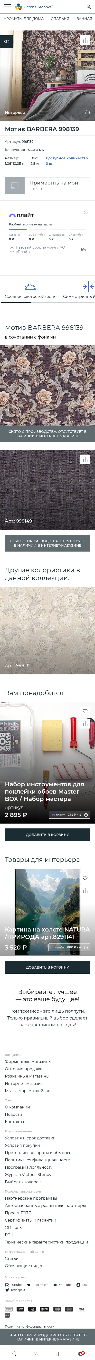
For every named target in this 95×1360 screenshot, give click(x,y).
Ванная (84, 19)
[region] (47, 290)
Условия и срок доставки (30, 1138)
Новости (13, 1114)
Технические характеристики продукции (46, 1242)
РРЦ (9, 1235)
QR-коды (14, 1227)
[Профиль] (79, 6)
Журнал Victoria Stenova (29, 1174)
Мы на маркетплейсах (27, 1090)
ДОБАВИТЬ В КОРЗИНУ (47, 835)
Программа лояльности (29, 1167)
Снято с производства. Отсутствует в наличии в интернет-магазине (47, 543)
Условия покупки (22, 1145)
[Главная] (41, 6)
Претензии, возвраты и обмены (37, 1152)
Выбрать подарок (23, 1182)
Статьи (12, 1258)
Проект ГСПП (18, 1213)
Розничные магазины (27, 1076)
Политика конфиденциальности (37, 1160)
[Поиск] (14, 1353)
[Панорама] (6, 41)
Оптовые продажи (24, 1069)
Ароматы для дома (24, 19)
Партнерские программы (31, 1198)
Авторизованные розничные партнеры (45, 1205)
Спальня (60, 19)
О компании (17, 1107)
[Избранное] (36, 1353)
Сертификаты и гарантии (30, 1220)
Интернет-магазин (24, 1083)
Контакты (14, 1121)
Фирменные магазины (28, 1061)
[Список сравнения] (58, 1353)
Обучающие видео (24, 1265)
